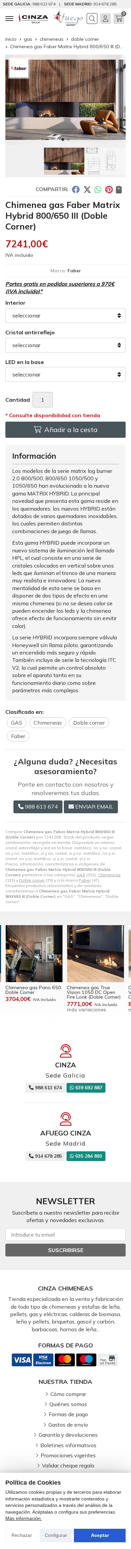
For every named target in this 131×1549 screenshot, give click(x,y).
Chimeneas (109, 874)
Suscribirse (65, 1250)
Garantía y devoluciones (68, 1434)
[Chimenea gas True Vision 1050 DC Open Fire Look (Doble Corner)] (95, 953)
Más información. (23, 1518)
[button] (62, 139)
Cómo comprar (68, 1394)
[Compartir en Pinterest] (109, 189)
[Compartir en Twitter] (87, 189)
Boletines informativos (68, 1445)
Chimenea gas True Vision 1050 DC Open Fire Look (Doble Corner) (94, 992)
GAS (81, 874)
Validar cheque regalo (68, 1465)
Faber (85, 880)
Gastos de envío (68, 1424)
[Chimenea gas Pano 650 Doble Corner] (34, 953)
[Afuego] (68, 18)
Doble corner (32, 880)
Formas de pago (68, 1414)
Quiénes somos (68, 1404)
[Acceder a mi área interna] (105, 18)
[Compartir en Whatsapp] (98, 189)
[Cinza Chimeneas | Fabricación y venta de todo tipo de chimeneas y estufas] (33, 18)
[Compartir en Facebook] (76, 189)
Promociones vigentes (68, 1455)
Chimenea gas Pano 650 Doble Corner (33, 989)
